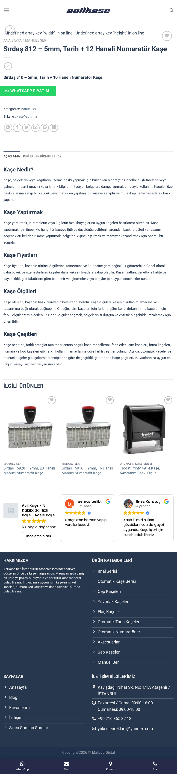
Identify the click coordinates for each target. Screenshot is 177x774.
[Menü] (6, 10)
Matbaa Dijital (103, 752)
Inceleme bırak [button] (38, 536)
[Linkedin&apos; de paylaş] (54, 128)
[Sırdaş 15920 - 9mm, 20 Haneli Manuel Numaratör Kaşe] (30, 427)
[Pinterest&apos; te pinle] (45, 128)
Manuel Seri (36, 40)
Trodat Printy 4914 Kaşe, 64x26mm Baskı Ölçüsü (140, 470)
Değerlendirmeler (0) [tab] (42, 156)
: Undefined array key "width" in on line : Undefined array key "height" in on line (88, 33)
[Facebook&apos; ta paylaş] (17, 128)
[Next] (173, 440)
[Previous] (3, 440)
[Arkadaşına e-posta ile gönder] (35, 128)
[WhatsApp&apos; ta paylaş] (8, 128)
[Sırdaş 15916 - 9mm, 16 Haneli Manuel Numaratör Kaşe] (88, 427)
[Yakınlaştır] (10, 30)
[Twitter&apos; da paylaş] (26, 128)
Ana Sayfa (12, 40)
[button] (31, 93)
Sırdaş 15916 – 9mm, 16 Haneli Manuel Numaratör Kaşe (87, 470)
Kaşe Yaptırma (26, 116)
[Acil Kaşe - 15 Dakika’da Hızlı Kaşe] (88, 10)
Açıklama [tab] (11, 156)
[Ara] (172, 10)
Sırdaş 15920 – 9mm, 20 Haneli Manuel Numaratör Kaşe (29, 470)
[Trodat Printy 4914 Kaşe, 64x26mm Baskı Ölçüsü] (147, 427)
